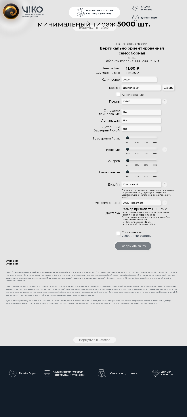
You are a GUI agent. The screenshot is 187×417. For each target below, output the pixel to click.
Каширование (133, 95)
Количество (111, 79)
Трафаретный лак (106, 138)
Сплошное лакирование (109, 112)
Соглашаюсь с (137, 234)
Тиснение (112, 150)
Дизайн (114, 184)
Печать (114, 101)
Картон (114, 88)
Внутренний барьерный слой (107, 128)
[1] (136, 142)
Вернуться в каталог (94, 340)
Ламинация (110, 120)
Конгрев (113, 161)
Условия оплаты (107, 203)
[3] (154, 142)
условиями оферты (137, 235)
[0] (127, 142)
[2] (145, 142)
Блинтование (109, 172)
